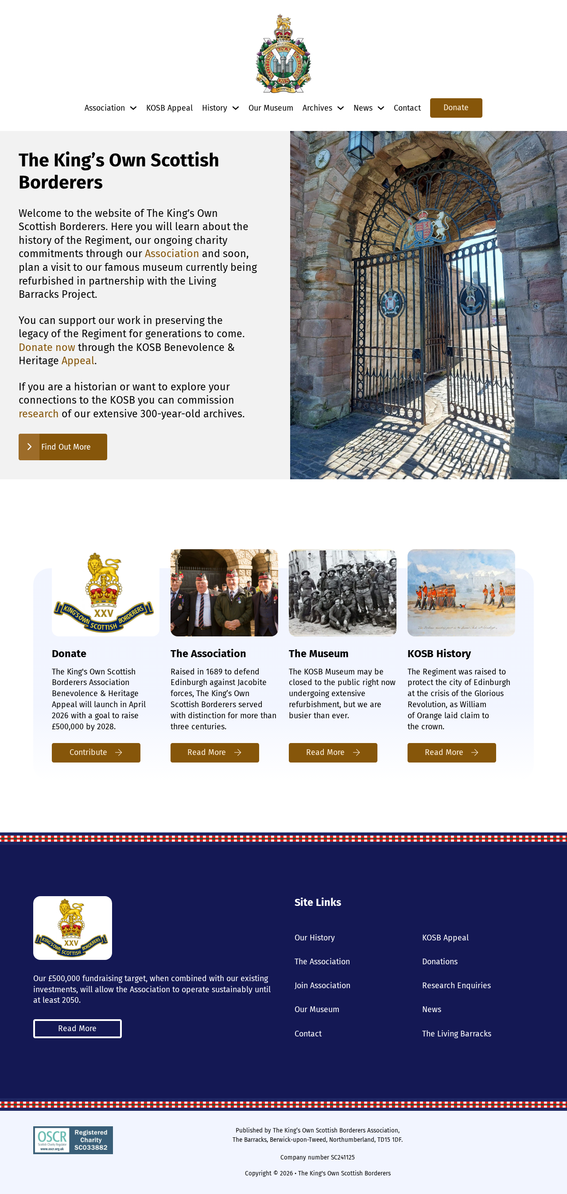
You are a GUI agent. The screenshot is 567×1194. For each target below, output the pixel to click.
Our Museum (271, 108)
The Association (322, 962)
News (431, 1009)
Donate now (47, 347)
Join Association (322, 985)
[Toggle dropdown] (133, 108)
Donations (440, 962)
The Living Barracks (456, 1034)
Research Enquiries (456, 985)
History (214, 108)
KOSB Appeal (169, 108)
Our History (315, 938)
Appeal (78, 360)
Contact (407, 108)
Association (172, 253)
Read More (206, 752)
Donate (456, 107)
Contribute (88, 752)
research (39, 414)
